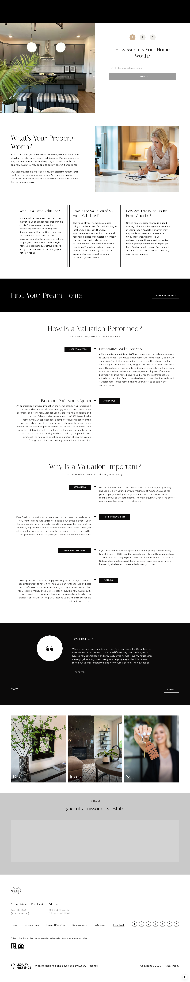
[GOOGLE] (162, 924)
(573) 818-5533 (18, 910)
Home (14, 925)
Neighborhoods (79, 925)
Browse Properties (165, 295)
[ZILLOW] (169, 924)
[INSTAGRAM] (141, 924)
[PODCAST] (176, 924)
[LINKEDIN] (148, 924)
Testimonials (99, 925)
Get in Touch (118, 925)
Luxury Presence (88, 965)
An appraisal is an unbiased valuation (35, 406)
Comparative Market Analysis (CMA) (119, 354)
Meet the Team (32, 925)
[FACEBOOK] (134, 924)
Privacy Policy (171, 965)
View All (171, 689)
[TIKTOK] (155, 924)
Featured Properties (55, 925)
